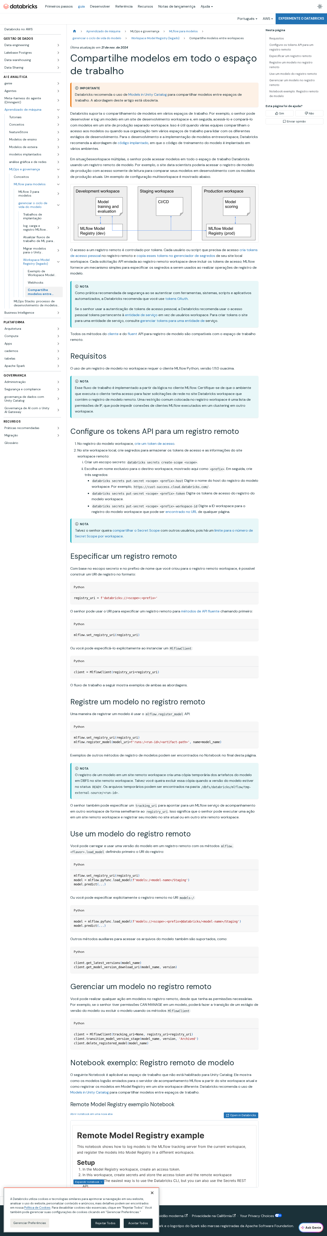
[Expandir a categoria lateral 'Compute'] (58, 336)
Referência (124, 6)
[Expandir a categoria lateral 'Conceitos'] (58, 124)
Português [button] (246, 18)
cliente (113, 333)
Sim (281, 113)
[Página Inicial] (74, 31)
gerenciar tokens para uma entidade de (172, 320)
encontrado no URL (181, 511)
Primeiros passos (59, 6)
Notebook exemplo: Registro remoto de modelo (294, 93)
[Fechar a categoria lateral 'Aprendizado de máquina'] (58, 109)
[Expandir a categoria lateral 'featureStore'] (58, 132)
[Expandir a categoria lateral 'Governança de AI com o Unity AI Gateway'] (58, 410)
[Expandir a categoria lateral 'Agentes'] (58, 91)
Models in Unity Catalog (147, 94)
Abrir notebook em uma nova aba (91, 1114)
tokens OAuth (176, 298)
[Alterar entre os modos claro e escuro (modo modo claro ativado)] (319, 6)
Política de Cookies (37, 1208)
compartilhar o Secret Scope (136, 530)
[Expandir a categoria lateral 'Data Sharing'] (58, 67)
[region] (81, 1209)
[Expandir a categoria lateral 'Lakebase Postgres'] (58, 52)
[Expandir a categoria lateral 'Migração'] (58, 435)
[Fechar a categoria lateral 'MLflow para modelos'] (58, 184)
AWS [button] (266, 18)
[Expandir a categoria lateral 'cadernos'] (58, 351)
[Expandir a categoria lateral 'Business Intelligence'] (58, 312)
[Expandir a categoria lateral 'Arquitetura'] (58, 328)
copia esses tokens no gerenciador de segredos (176, 255)
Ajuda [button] (205, 6)
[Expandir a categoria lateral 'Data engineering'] (58, 45)
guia (81, 6)
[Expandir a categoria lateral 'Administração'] (58, 382)
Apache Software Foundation (269, 1226)
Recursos (145, 6)
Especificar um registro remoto (290, 56)
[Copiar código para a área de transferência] (253, 598)
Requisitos (276, 38)
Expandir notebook (87, 1182)
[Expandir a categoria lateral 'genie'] (58, 83)
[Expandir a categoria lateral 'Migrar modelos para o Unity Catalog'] (58, 250)
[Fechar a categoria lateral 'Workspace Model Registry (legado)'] (58, 262)
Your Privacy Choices (257, 1216)
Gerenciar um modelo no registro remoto (292, 82)
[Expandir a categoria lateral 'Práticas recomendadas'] (58, 428)
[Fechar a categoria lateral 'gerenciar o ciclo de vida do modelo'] (58, 205)
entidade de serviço (141, 315)
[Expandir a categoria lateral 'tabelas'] (58, 358)
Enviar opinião (296, 121)
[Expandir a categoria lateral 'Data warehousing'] (58, 60)
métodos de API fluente (200, 611)
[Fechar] (152, 1193)
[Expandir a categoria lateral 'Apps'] (58, 343)
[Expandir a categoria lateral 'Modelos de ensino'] (58, 139)
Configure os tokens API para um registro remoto (291, 47)
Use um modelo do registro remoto (293, 74)
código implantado (133, 142)
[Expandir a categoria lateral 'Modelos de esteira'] (58, 147)
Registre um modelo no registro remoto (291, 65)
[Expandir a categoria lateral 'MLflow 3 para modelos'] (58, 194)
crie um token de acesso (154, 443)
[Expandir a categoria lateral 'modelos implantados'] (58, 154)
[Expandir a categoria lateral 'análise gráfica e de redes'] (58, 162)
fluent (132, 333)
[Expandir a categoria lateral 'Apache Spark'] (58, 366)
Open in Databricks (243, 1115)
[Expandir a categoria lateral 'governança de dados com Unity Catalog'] (58, 399)
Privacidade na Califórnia (212, 1216)
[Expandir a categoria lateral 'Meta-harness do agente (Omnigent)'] (58, 100)
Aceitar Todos (138, 1223)
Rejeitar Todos (105, 1223)
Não (311, 113)
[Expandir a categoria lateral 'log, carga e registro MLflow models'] (58, 228)
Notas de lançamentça (176, 6)
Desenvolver (100, 6)
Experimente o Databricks (301, 18)
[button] (34, 117)
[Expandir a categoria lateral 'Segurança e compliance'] (58, 389)
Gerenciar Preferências (29, 1223)
